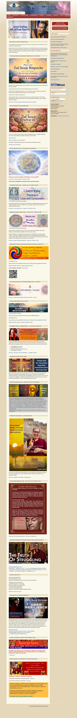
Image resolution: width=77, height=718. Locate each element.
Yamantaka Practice (55, 79)
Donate (61, 15)
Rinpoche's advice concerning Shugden (59, 66)
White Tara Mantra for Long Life (15, 140)
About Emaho (15, 15)
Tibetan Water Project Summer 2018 (58, 47)
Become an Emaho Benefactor (57, 39)
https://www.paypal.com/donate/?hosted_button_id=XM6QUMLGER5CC (24, 315)
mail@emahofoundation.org (63, 115)
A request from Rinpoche (56, 41)
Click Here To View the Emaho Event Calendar (60, 23)
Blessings (56, 15)
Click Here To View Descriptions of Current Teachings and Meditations (60, 28)
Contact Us (10, 17)
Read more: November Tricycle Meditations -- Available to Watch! (23, 352)
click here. (20, 346)
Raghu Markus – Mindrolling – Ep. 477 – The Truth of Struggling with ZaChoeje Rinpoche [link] (27, 568)
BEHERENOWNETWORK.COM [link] (15, 567)
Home (9, 15)
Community (48, 15)
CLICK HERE (25, 268)
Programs (42, 15)
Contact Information (55, 69)
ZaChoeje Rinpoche (27, 49)
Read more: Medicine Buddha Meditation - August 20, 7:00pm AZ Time (24, 240)
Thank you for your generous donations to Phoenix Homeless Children (59, 45)
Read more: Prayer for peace (15, 591)
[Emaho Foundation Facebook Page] (55, 85)
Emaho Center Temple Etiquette (57, 73)
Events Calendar (24, 15)
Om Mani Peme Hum (13, 144)
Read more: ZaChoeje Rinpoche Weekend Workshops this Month (22, 102)
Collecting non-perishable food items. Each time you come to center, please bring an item (59, 54)
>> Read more (12, 655)
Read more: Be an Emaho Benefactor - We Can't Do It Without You (23, 536)
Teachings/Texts (34, 15)
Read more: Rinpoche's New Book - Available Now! (20, 477)
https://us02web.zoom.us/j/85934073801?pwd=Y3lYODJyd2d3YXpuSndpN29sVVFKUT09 (27, 263)
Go (67, 93)
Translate (61, 100)
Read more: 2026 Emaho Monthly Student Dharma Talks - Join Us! (23, 297)
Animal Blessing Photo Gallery (57, 58)
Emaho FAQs (53, 71)
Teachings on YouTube (56, 64)
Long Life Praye (12, 137)
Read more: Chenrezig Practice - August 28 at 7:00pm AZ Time (22, 208)
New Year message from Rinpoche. (58, 36)
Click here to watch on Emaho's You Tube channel (19, 179)
